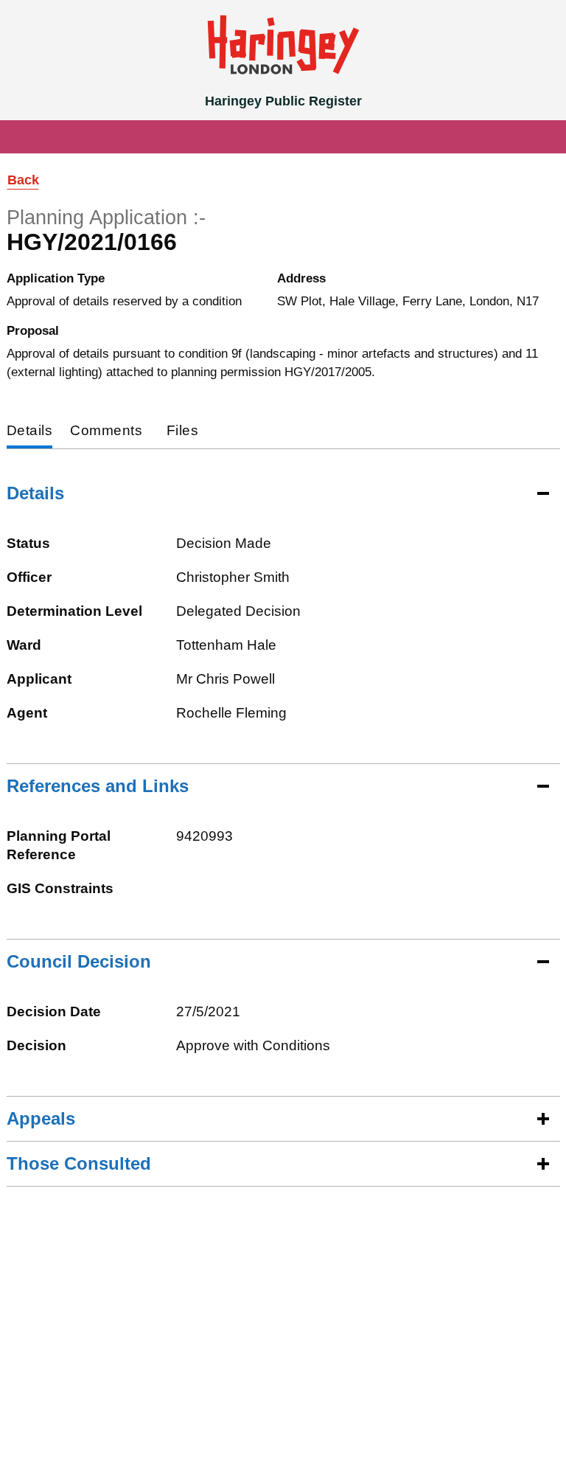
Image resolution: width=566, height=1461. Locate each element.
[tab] (30, 431)
